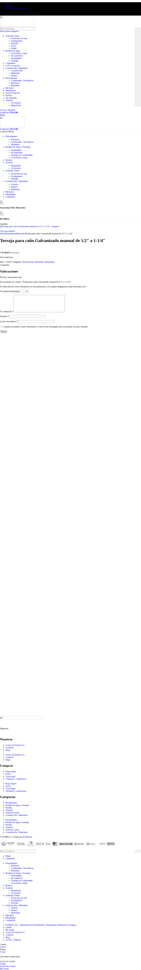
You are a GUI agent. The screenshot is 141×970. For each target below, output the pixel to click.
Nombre (4, 316)
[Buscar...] (138, 67)
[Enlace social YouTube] (8, 13)
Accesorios (16, 103)
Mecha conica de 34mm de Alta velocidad (23, 406)
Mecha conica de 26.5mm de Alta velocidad (24, 701)
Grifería (14, 184)
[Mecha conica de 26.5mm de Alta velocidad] (29, 636)
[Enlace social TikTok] (14, 13)
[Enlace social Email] (14, 265)
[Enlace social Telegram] (23, 265)
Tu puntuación (6, 291)
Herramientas (11, 78)
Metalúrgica (11, 90)
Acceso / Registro (13, 940)
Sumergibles (16, 58)
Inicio (2, 233)
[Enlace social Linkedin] (11, 13)
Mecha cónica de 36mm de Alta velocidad (23, 484)
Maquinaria (16, 105)
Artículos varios (12, 36)
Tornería (9, 100)
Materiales (15, 73)
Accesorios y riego (19, 53)
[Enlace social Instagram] (4, 13)
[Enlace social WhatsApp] (17, 265)
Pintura (14, 75)
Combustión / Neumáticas (22, 80)
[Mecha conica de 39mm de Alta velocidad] (29, 558)
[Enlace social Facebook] (1, 13)
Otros (13, 46)
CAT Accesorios (13, 65)
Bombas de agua (13, 51)
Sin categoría (11, 98)
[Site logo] (17, 26)
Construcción (17, 70)
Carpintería (10, 63)
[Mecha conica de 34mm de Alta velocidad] (29, 401)
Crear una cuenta (7, 961)
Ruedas (9, 95)
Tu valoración (7, 311)
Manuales (15, 85)
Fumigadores (16, 41)
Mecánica (10, 88)
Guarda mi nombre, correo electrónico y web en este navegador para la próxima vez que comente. (45, 326)
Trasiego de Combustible (22, 155)
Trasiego (14, 61)
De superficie (17, 56)
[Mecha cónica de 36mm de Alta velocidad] (29, 479)
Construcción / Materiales (17, 68)
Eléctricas (15, 83)
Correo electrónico (9, 321)
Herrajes (14, 43)
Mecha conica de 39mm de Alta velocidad (23, 563)
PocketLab (27, 837)
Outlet (13, 48)
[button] (7, 417)
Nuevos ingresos (13, 93)
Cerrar (3, 947)
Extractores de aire (19, 38)
